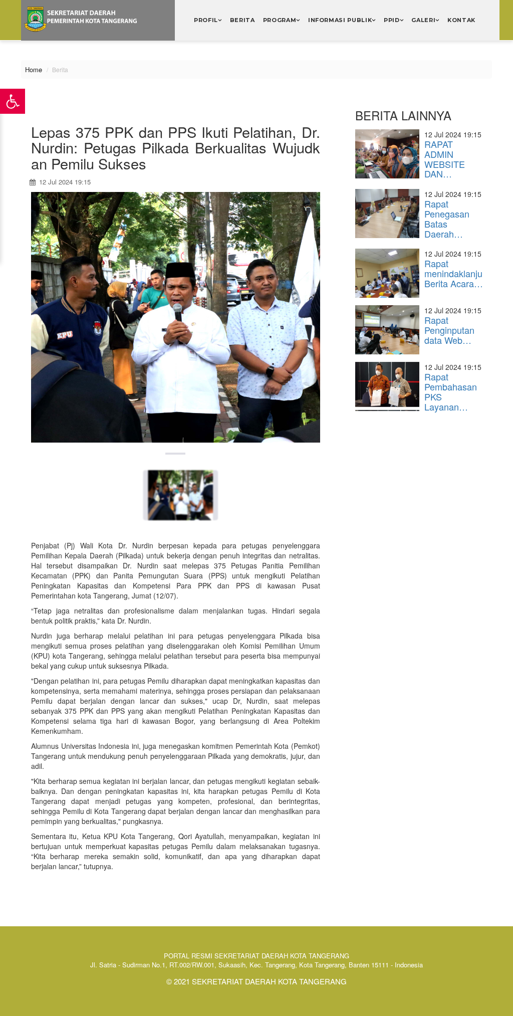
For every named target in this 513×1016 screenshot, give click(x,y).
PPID (392, 20)
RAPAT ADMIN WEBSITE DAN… (444, 158)
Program (280, 20)
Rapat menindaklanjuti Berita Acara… (455, 273)
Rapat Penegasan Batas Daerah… (446, 218)
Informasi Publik (340, 20)
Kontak (461, 20)
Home (33, 69)
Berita (242, 20)
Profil (206, 20)
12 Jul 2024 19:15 (64, 181)
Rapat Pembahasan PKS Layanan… (450, 391)
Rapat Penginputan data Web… (449, 329)
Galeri (423, 20)
